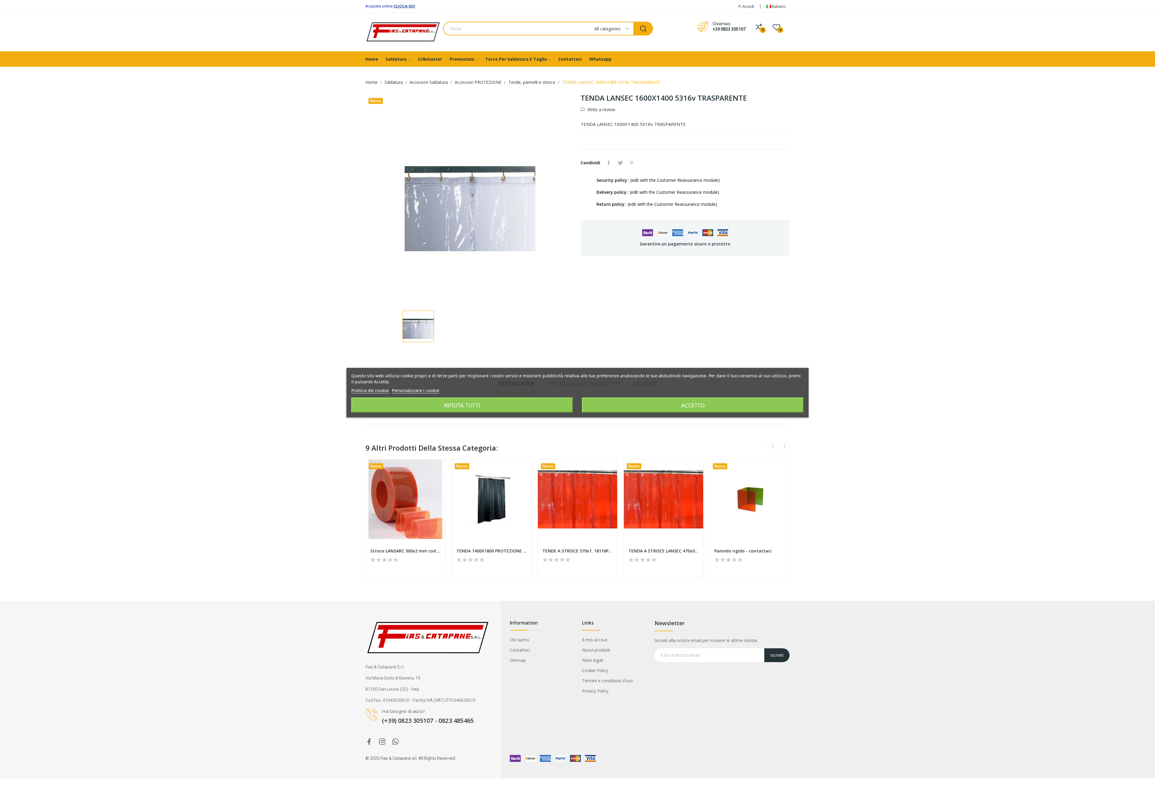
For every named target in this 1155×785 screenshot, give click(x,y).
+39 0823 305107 (729, 29)
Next (784, 446)
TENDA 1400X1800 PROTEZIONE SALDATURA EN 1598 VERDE (491, 551)
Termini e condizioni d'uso (607, 680)
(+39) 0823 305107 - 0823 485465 (428, 721)
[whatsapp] (395, 742)
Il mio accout (594, 640)
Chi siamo (519, 640)
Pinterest (631, 162)
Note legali (592, 660)
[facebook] (369, 742)
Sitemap (518, 660)
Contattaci (520, 650)
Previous (772, 446)
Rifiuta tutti (462, 405)
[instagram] (382, 742)
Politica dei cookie (370, 390)
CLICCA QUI (404, 6)
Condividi (608, 162)
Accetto (693, 405)
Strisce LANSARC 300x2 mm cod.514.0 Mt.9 (405, 551)
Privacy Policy (595, 691)
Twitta (620, 162)
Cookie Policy (595, 670)
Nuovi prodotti (596, 650)
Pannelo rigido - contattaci (743, 551)
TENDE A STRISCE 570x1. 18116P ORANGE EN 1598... (577, 551)
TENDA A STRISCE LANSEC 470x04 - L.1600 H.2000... (663, 551)
